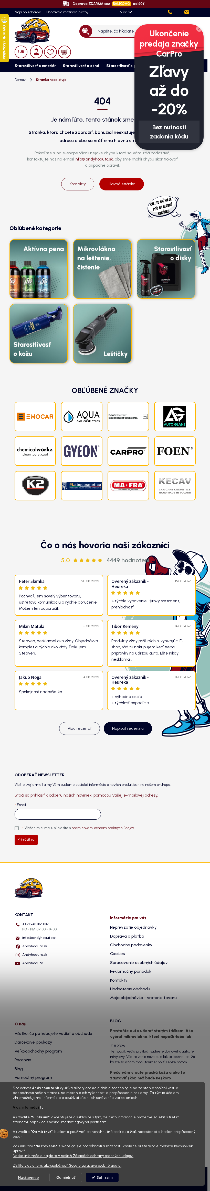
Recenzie (23, 1059)
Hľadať (86, 31)
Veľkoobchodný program (38, 1051)
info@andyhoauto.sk (94, 159)
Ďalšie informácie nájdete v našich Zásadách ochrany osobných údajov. (73, 1156)
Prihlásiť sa (26, 839)
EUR (20, 52)
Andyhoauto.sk (34, 946)
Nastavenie (28, 1177)
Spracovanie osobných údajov (139, 962)
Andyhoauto (32, 963)
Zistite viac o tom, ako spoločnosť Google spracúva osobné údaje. (67, 1165)
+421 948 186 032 (39, 926)
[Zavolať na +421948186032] (175, 12)
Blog (19, 1068)
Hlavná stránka (121, 183)
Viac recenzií (79, 728)
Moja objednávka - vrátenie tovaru (143, 997)
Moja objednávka (28, 12)
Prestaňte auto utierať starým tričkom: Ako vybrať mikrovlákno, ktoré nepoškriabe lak (151, 1033)
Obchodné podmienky (131, 944)
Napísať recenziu (128, 728)
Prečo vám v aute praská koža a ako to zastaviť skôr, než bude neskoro (147, 1075)
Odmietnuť (65, 1177)
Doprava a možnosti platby (67, 12)
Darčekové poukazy (33, 1042)
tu (42, 1107)
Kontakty (78, 183)
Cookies (117, 953)
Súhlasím (105, 1177)
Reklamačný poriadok (130, 971)
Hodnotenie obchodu (130, 988)
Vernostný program (33, 1077)
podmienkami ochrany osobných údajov (102, 828)
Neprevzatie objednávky (133, 927)
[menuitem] (33, 65)
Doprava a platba (127, 936)
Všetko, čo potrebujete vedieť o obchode (53, 1033)
